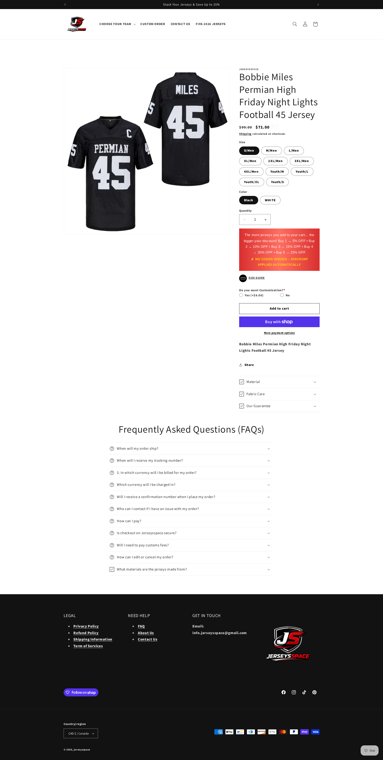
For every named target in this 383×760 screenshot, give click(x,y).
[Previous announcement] (65, 4)
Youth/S (277, 182)
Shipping (245, 134)
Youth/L (302, 171)
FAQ (141, 626)
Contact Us (147, 639)
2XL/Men (275, 161)
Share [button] (249, 365)
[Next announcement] (318, 4)
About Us (146, 632)
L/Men (294, 150)
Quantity (245, 211)
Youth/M (277, 171)
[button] (116, 24)
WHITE (270, 200)
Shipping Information (92, 639)
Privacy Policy (86, 626)
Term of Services (88, 645)
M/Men (271, 150)
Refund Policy (85, 632)
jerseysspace (82, 749)
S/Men (249, 150)
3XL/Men (302, 161)
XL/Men (250, 161)
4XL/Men (251, 171)
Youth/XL (251, 182)
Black (248, 200)
